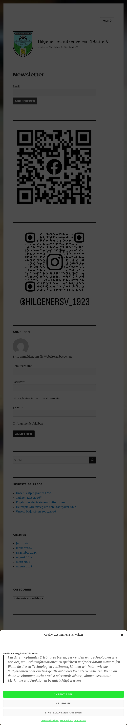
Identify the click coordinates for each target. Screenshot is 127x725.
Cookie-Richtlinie (50, 720)
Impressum (80, 720)
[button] (122, 634)
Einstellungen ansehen (63, 712)
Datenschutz (66, 720)
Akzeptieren (63, 694)
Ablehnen (63, 703)
